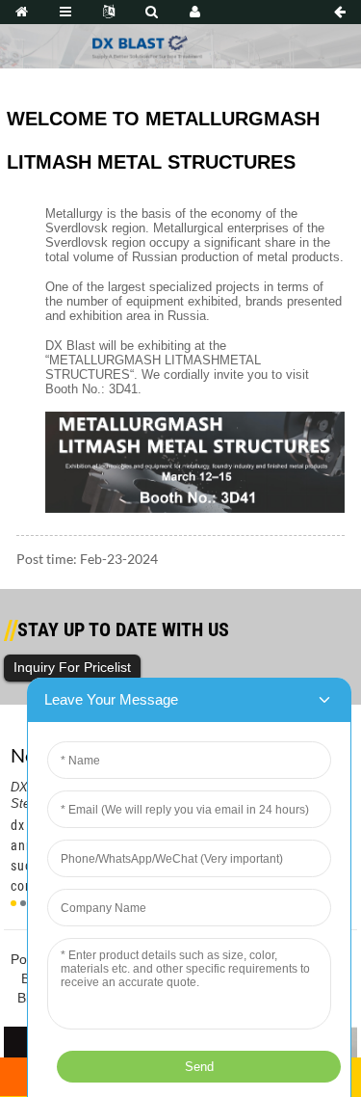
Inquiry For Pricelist (72, 667)
